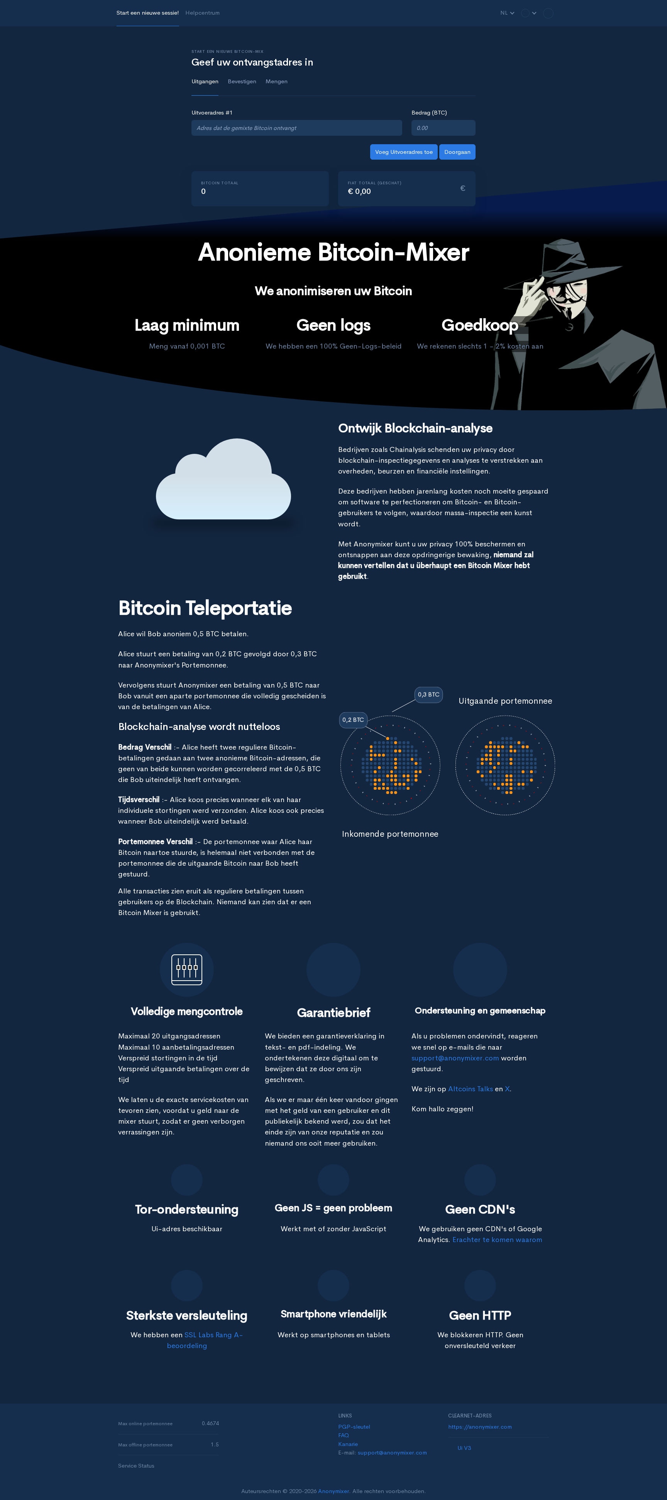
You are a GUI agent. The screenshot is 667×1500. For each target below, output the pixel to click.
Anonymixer (333, 1491)
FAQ (343, 1435)
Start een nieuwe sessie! (148, 12)
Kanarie (348, 1444)
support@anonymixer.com (455, 1058)
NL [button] (504, 12)
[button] (529, 12)
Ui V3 (464, 1447)
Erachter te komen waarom (497, 1239)
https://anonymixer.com (480, 1426)
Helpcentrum (202, 12)
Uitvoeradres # (212, 112)
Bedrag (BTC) (429, 112)
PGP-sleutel (354, 1426)
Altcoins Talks (470, 1089)
